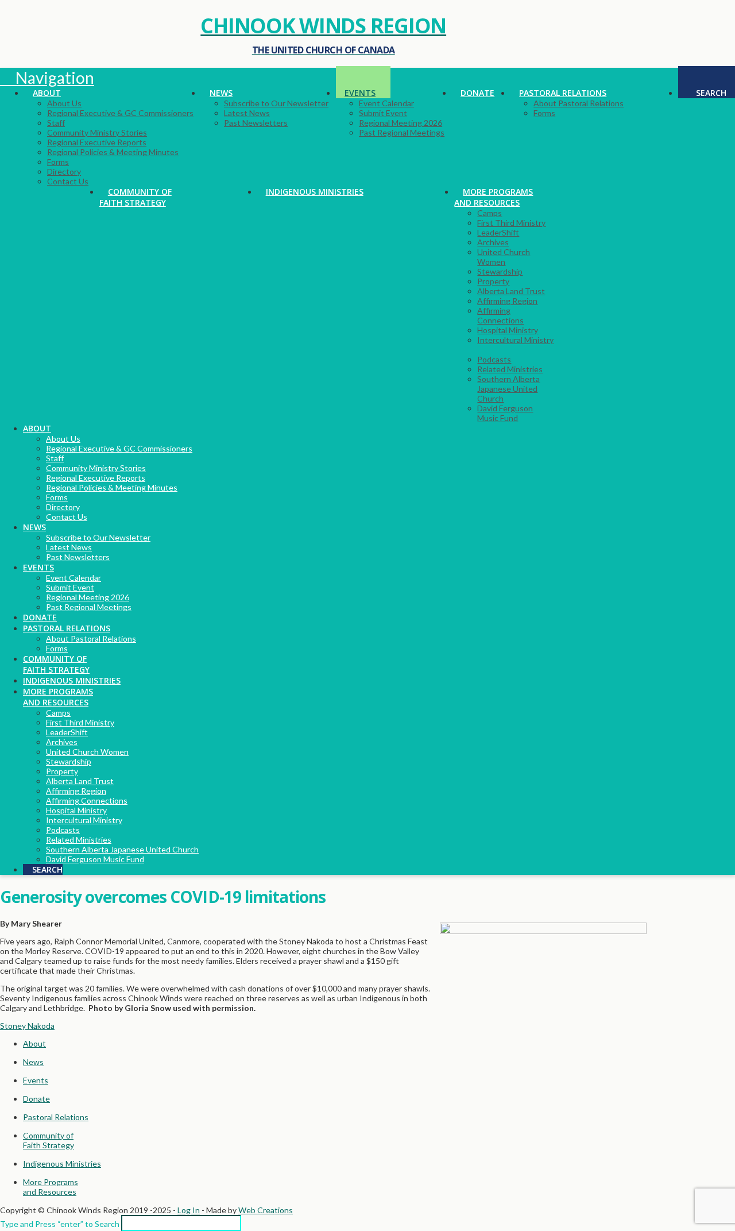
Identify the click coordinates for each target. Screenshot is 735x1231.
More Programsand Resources (50, 1187)
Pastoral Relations (55, 1117)
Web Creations (265, 1210)
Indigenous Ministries (62, 1163)
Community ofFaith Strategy (48, 1140)
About (34, 1043)
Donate (36, 1098)
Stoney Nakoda (27, 1026)
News (33, 1062)
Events (35, 1080)
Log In (188, 1210)
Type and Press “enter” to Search (59, 1224)
